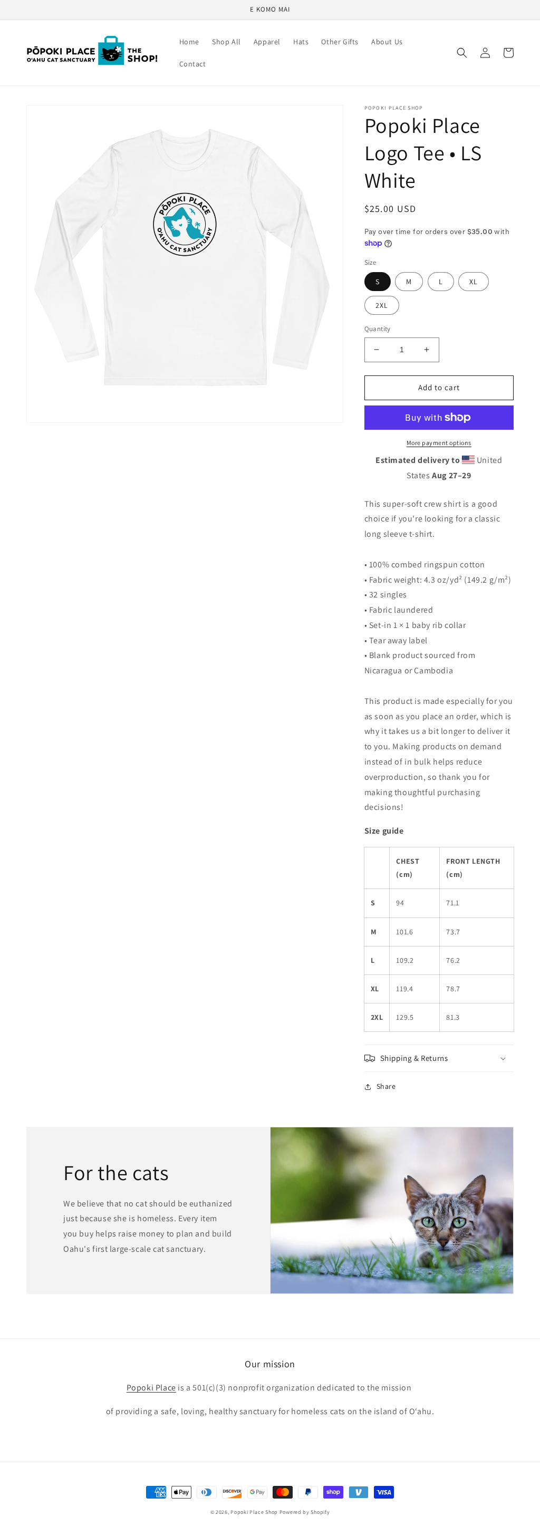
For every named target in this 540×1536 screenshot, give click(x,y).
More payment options (439, 443)
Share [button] (386, 1086)
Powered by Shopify (304, 1512)
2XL (381, 305)
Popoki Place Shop (254, 1512)
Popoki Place (151, 1387)
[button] (462, 52)
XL (473, 281)
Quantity (377, 328)
